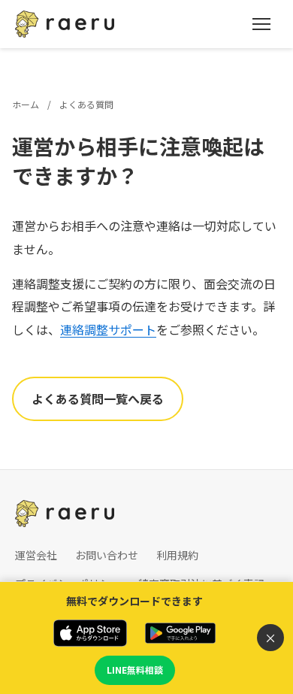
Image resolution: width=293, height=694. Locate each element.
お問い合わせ (106, 554)
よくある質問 (86, 104)
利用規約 (177, 554)
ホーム (25, 104)
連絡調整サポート (108, 329)
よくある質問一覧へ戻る (98, 398)
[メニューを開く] (261, 24)
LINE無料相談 (135, 669)
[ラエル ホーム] (64, 24)
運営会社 (36, 554)
